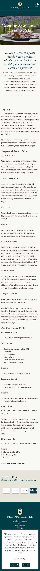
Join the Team (12, 36)
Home (3, 36)
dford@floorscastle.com (16, 463)
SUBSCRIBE (33, 491)
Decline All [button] (14, 565)
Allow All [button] (26, 565)
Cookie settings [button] (20, 559)
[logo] (20, 5)
